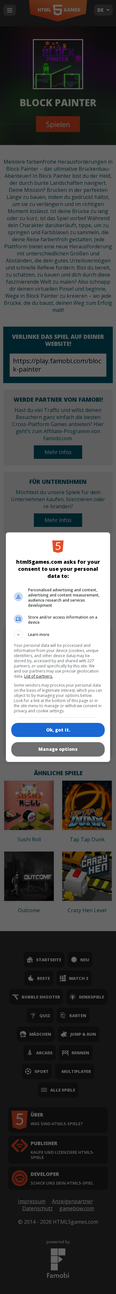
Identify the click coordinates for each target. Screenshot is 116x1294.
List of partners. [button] (38, 676)
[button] (58, 634)
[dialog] (58, 647)
